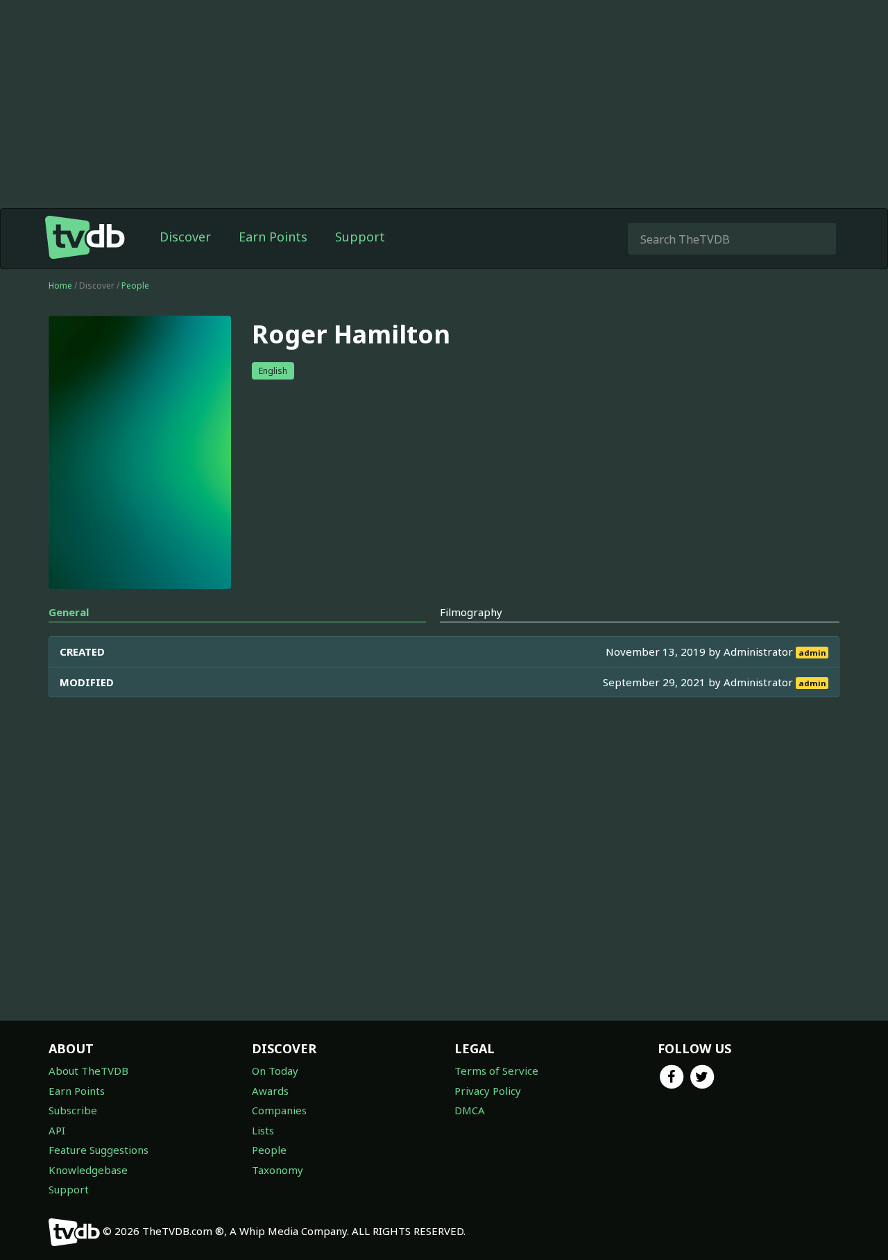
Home (60, 285)
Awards (270, 1091)
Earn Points (273, 236)
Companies (279, 1110)
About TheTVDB (88, 1071)
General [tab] (69, 612)
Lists (263, 1130)
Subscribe (73, 1110)
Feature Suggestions (98, 1150)
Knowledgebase (88, 1170)
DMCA (469, 1110)
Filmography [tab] (471, 612)
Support (360, 236)
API (57, 1130)
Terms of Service (496, 1071)
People (135, 285)
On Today (275, 1071)
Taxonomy (277, 1170)
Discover (185, 236)
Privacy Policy (487, 1091)
